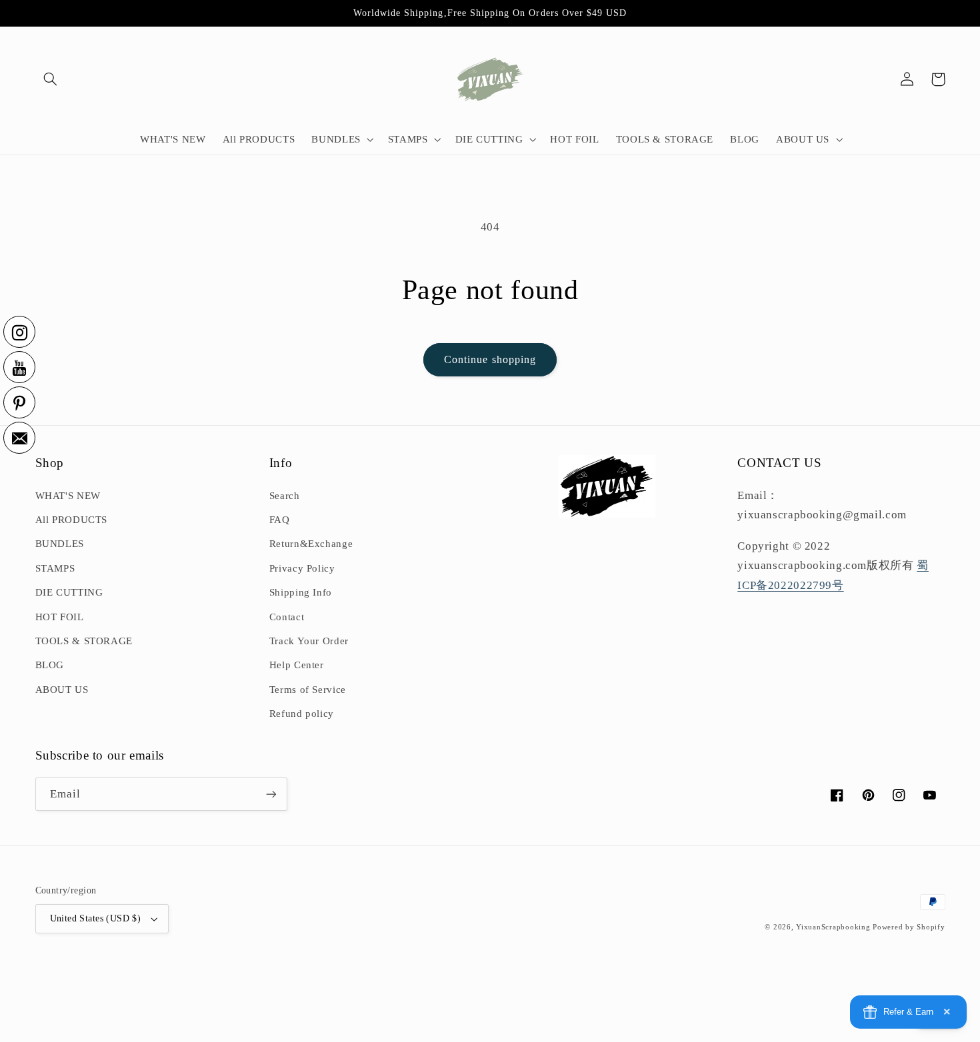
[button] (50, 79)
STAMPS (55, 568)
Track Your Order (309, 641)
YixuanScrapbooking (833, 927)
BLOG (50, 665)
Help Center (296, 665)
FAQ (279, 519)
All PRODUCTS (71, 519)
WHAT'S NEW (68, 495)
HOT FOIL (59, 617)
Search (284, 495)
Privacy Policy (302, 568)
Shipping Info (300, 592)
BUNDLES (59, 543)
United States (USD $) (95, 918)
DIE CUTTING (69, 592)
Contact (286, 617)
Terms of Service (307, 689)
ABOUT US (62, 689)
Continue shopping (490, 359)
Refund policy (301, 713)
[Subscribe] (270, 794)
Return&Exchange (311, 543)
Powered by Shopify (909, 927)
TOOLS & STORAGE (84, 641)
